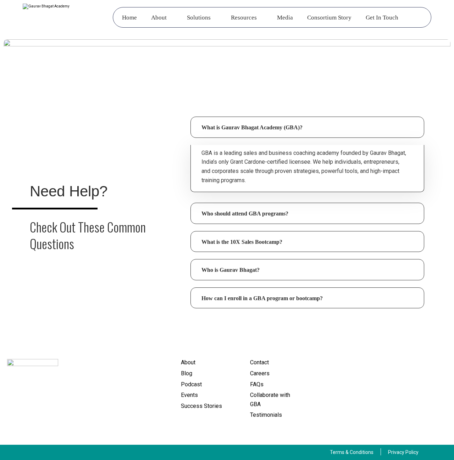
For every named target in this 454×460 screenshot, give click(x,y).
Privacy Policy (403, 452)
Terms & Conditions (351, 452)
